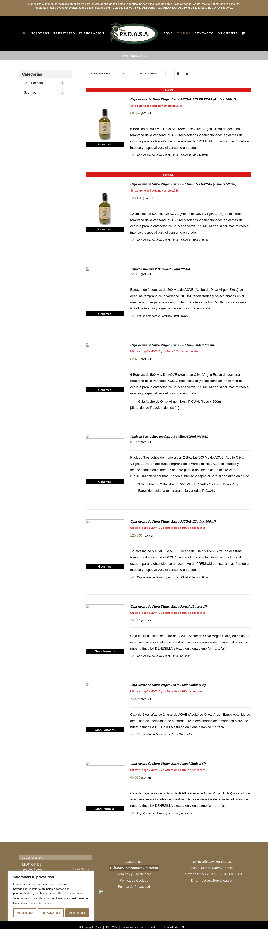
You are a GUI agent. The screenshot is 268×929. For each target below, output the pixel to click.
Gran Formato (43, 99)
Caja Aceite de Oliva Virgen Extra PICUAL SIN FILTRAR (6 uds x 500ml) (183, 116)
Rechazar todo (51, 912)
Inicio (125, 72)
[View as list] (186, 90)
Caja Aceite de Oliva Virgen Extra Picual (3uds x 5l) (168, 780)
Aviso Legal (133, 878)
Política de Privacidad (134, 903)
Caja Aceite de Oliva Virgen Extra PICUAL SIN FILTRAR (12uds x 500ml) (183, 200)
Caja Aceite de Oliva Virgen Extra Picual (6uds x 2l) (168, 701)
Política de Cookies (40, 902)
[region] (51, 896)
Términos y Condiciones (134, 890)
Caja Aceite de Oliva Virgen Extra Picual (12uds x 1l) (168, 623)
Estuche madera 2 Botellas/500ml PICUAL (161, 285)
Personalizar (25, 912)
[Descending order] (132, 90)
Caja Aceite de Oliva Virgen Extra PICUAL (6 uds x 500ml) (172, 361)
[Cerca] (90, 874)
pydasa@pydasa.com (217, 897)
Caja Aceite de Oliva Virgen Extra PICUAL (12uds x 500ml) (173, 538)
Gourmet (43, 109)
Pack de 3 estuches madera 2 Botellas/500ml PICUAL (169, 453)
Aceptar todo (77, 912)
